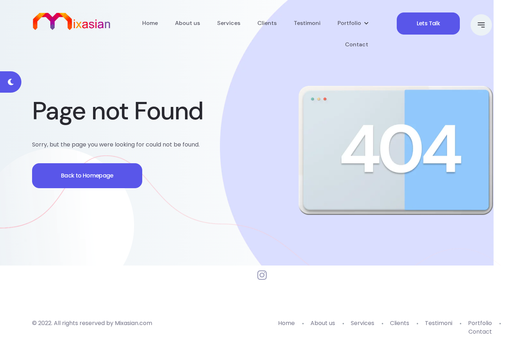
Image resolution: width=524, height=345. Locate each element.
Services (228, 23)
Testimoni (307, 23)
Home (150, 23)
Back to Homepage (87, 175)
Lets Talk (428, 23)
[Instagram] (262, 275)
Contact (356, 44)
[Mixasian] (72, 21)
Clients (267, 23)
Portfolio (349, 23)
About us (187, 23)
